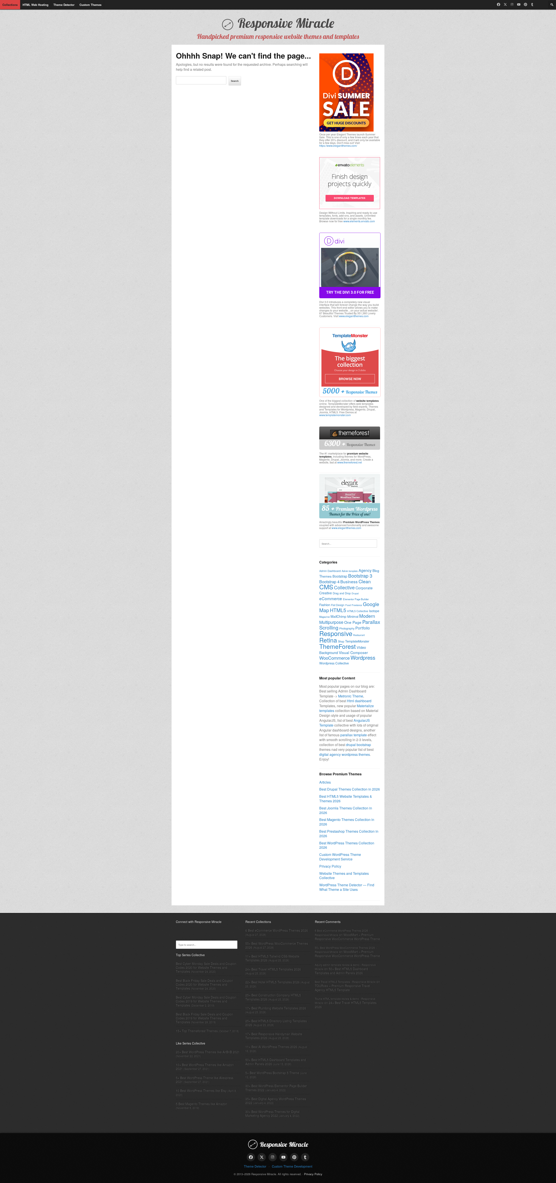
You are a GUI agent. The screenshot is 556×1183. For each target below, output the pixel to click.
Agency (365, 570)
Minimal (352, 616)
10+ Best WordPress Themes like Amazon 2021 (205, 1067)
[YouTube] (518, 4)
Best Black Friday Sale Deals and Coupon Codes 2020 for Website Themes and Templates (204, 984)
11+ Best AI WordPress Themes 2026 (271, 1047)
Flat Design (337, 605)
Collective (344, 587)
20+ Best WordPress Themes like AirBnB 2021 (208, 1052)
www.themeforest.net (349, 462)
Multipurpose (331, 622)
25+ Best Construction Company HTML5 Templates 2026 (273, 997)
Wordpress (363, 657)
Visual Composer (353, 652)
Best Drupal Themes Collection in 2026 (349, 789)
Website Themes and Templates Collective (344, 875)
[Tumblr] (532, 4)
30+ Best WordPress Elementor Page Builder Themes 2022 (276, 1088)
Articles (325, 782)
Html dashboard (359, 700)
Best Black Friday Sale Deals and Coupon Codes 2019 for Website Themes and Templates (204, 1018)
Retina (328, 640)
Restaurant (359, 635)
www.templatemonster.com (335, 415)
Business (349, 581)
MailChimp (338, 616)
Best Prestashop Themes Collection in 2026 (348, 833)
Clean (365, 581)
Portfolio (362, 628)
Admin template (350, 571)
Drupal (355, 593)
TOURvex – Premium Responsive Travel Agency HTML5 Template (342, 988)
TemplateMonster (357, 641)
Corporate (364, 587)
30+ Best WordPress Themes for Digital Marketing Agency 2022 (272, 1113)
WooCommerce (334, 657)
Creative (325, 592)
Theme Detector (255, 1166)
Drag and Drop (342, 593)
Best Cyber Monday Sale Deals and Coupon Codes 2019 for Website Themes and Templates (206, 1001)
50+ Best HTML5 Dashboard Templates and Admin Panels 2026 (275, 1062)
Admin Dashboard (330, 571)
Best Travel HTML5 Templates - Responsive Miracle (345, 982)
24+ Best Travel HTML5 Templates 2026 (273, 969)
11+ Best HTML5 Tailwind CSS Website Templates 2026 (272, 958)
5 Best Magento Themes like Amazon (201, 1104)
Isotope (374, 610)
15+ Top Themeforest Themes (197, 1031)
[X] (505, 4)
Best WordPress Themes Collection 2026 (346, 845)
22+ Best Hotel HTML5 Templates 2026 (272, 982)
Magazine (324, 616)
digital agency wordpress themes (344, 754)
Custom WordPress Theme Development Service (340, 857)
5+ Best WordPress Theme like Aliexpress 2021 (204, 1080)
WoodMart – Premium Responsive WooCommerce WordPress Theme (347, 937)
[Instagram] (512, 4)
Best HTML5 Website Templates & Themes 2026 (345, 798)
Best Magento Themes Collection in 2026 (346, 822)
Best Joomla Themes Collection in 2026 (345, 810)
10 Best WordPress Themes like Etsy (201, 1090)
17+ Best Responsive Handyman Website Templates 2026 (273, 1036)
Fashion (324, 604)
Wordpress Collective (334, 663)
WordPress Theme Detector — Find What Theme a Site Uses (346, 887)
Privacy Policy (330, 866)
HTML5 (338, 609)
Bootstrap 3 (360, 575)
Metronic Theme (350, 696)
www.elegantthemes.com (354, 316)
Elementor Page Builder (356, 599)
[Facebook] (498, 4)
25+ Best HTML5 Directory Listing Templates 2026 (276, 1023)
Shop (341, 641)
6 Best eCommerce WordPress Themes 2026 (276, 930)
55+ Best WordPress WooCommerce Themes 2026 (276, 945)
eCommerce (330, 598)
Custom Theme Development (292, 1166)
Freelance (357, 605)
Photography (346, 628)
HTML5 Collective (357, 611)
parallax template (353, 734)
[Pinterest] (525, 4)
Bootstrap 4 (329, 581)
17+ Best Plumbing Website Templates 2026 (275, 1008)
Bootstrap (340, 576)
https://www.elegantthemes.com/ (338, 145)
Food (348, 605)
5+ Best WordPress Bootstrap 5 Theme (272, 1073)
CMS (326, 586)
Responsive (335, 633)
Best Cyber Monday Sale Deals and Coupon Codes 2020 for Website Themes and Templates (206, 967)
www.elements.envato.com (359, 221)
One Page (352, 622)
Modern (367, 616)
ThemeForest (337, 646)
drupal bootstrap (358, 744)
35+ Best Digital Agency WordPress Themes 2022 (275, 1101)
